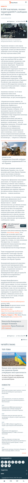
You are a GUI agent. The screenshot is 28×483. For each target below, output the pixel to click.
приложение (6, 326)
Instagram (10, 315)
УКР (17, 481)
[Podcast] (5, 465)
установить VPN (17, 317)
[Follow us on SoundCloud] (23, 462)
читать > (23, 225)
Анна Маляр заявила (13, 232)
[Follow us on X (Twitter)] (5, 462)
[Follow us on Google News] (16, 462)
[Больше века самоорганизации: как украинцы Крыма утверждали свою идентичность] (14, 359)
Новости (4, 6)
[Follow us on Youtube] (9, 462)
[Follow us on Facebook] (2, 462)
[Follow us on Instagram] (12, 462)
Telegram (3, 315)
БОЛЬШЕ (24, 453)
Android (8, 328)
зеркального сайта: (6, 309)
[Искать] (23, 481)
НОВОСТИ (6, 385)
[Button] (10, 21)
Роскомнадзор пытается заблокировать (12, 301)
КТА (11, 481)
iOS (3, 328)
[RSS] (2, 465)
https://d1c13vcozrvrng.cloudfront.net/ (12, 311)
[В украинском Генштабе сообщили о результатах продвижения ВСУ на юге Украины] (14, 149)
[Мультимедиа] (4, 481)
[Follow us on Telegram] (19, 462)
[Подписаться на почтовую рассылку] (9, 465)
